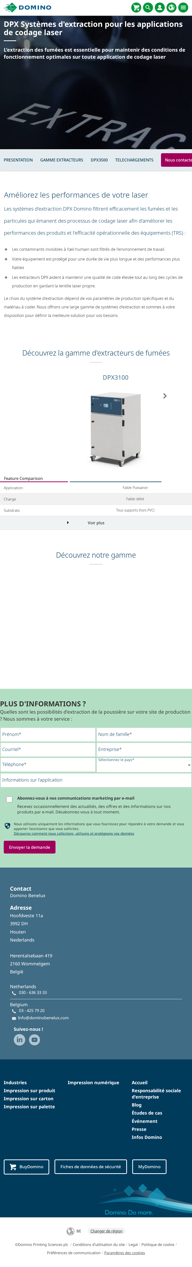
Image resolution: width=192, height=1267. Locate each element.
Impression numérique (93, 1082)
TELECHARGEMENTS (134, 160)
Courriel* (11, 749)
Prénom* (11, 734)
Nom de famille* (115, 734)
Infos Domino (147, 1137)
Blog (137, 1105)
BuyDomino (31, 1166)
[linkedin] (19, 1040)
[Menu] (183, 8)
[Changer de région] (171, 8)
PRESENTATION (18, 160)
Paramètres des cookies (124, 1252)
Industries (15, 1082)
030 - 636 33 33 (33, 992)
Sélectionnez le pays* (116, 759)
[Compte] (160, 8)
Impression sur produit (29, 1090)
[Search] (148, 8)
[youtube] (34, 1040)
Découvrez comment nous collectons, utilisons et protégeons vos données (74, 833)
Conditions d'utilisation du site (99, 1244)
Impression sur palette (29, 1107)
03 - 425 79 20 (31, 1010)
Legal (133, 1244)
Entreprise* (110, 749)
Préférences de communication (73, 1252)
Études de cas (147, 1113)
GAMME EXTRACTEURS (61, 160)
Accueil (140, 1082)
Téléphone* (14, 764)
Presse (139, 1129)
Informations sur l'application (32, 780)
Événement (145, 1121)
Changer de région (106, 1230)
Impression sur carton (29, 1098)
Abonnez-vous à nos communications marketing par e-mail (75, 798)
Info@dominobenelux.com (43, 1018)
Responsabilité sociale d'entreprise (156, 1093)
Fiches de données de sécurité (90, 1166)
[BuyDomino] (136, 8)
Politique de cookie (158, 1244)
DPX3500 (99, 160)
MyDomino (149, 1166)
